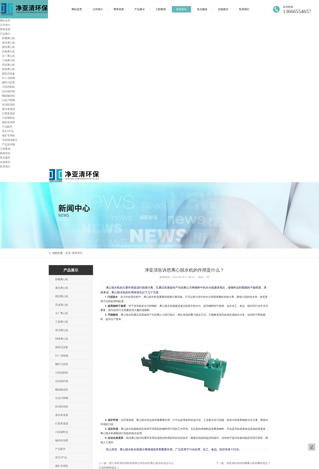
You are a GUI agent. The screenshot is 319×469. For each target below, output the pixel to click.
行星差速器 (8, 113)
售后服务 (202, 9)
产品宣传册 (8, 144)
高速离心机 (8, 51)
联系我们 (244, 9)
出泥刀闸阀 (8, 100)
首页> (68, 253)
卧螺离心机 (8, 38)
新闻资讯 (181, 9)
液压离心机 (8, 42)
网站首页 (77, 9)
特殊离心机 (8, 69)
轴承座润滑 (8, 122)
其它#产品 (8, 131)
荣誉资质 (119, 9)
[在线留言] (311, 447)
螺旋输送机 (8, 95)
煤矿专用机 (8, 135)
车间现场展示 (10, 140)
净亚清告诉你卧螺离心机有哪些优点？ (248, 463)
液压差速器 (8, 109)
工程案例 (160, 9)
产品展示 (139, 9)
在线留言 (223, 9)
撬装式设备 (8, 73)
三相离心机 (8, 60)
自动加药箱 (8, 91)
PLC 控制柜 (8, 78)
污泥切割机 (8, 87)
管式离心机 (8, 64)
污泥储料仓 (8, 118)
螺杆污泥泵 (8, 82)
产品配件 (7, 126)
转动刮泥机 (8, 104)
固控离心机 (8, 47)
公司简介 (98, 9)
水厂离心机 (8, 56)
